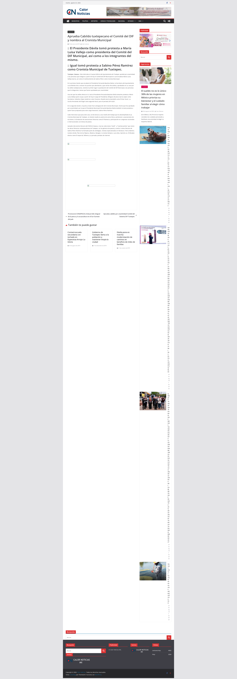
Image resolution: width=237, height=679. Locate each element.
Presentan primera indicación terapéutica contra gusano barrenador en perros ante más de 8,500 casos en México (169, 167)
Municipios (75, 21)
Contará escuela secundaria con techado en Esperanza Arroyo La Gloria (76, 237)
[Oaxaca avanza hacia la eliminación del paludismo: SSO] (153, 592)
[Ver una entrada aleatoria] (169, 21)
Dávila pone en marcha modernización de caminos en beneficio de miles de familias (126, 238)
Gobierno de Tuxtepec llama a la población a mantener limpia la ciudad (100, 237)
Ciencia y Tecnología (108, 21)
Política (85, 21)
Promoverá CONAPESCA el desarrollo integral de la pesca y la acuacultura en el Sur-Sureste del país (84, 216)
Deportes (94, 21)
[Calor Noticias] (68, 21)
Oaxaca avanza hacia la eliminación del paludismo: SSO (169, 583)
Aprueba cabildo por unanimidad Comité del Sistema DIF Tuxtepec (119, 215)
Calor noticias (85, 44)
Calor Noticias (159, 111)
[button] (135, 21)
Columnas (144, 86)
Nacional (121, 21)
